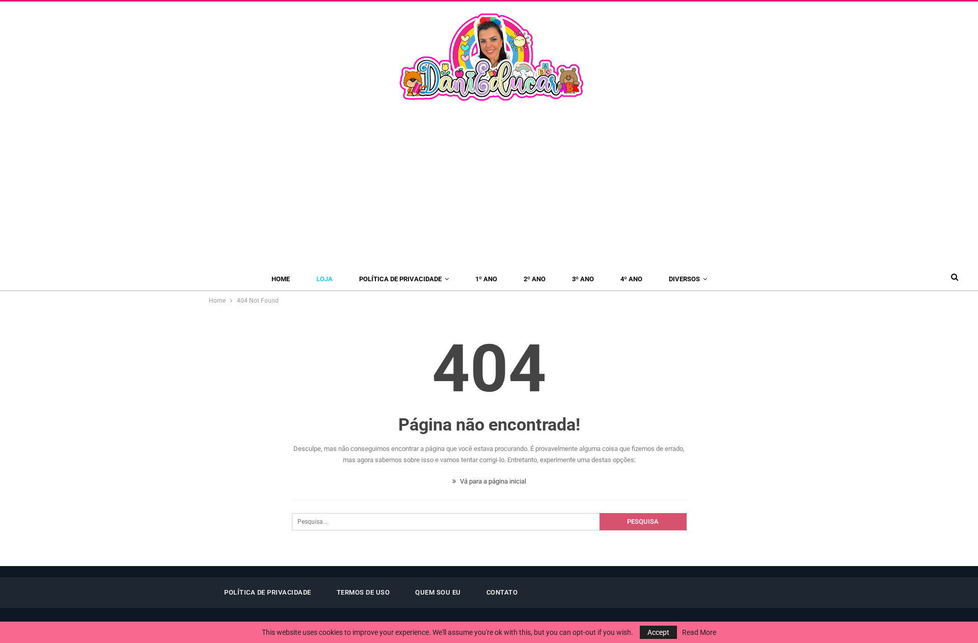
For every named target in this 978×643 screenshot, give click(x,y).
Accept (658, 632)
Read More (699, 632)
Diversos (684, 279)
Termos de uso (363, 592)
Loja (324, 279)
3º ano (583, 279)
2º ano (535, 279)
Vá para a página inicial (492, 481)
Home (280, 279)
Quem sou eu (438, 592)
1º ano (486, 279)
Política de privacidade (400, 279)
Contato (502, 592)
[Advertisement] (489, 180)
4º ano (631, 279)
